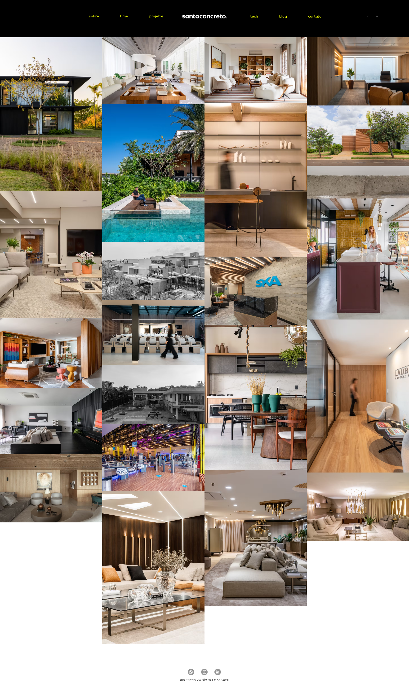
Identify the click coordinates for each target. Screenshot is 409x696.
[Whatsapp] (191, 672)
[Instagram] (204, 672)
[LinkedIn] (217, 672)
